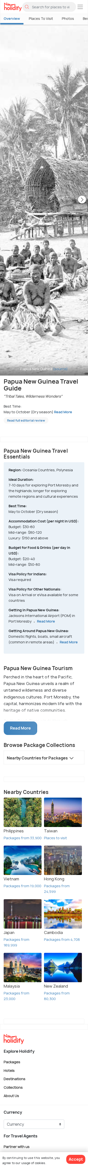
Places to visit (55, 838)
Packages (12, 1062)
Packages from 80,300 (57, 996)
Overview (12, 18)
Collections (13, 1087)
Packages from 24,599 (57, 889)
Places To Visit (41, 18)
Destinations (14, 1078)
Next (82, 200)
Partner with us (17, 1146)
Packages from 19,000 (22, 886)
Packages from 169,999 (16, 942)
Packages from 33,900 (23, 838)
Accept (76, 1159)
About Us (11, 1095)
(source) (60, 368)
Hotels (9, 1070)
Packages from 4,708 (62, 939)
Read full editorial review (26, 420)
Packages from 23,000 (16, 996)
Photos (68, 18)
